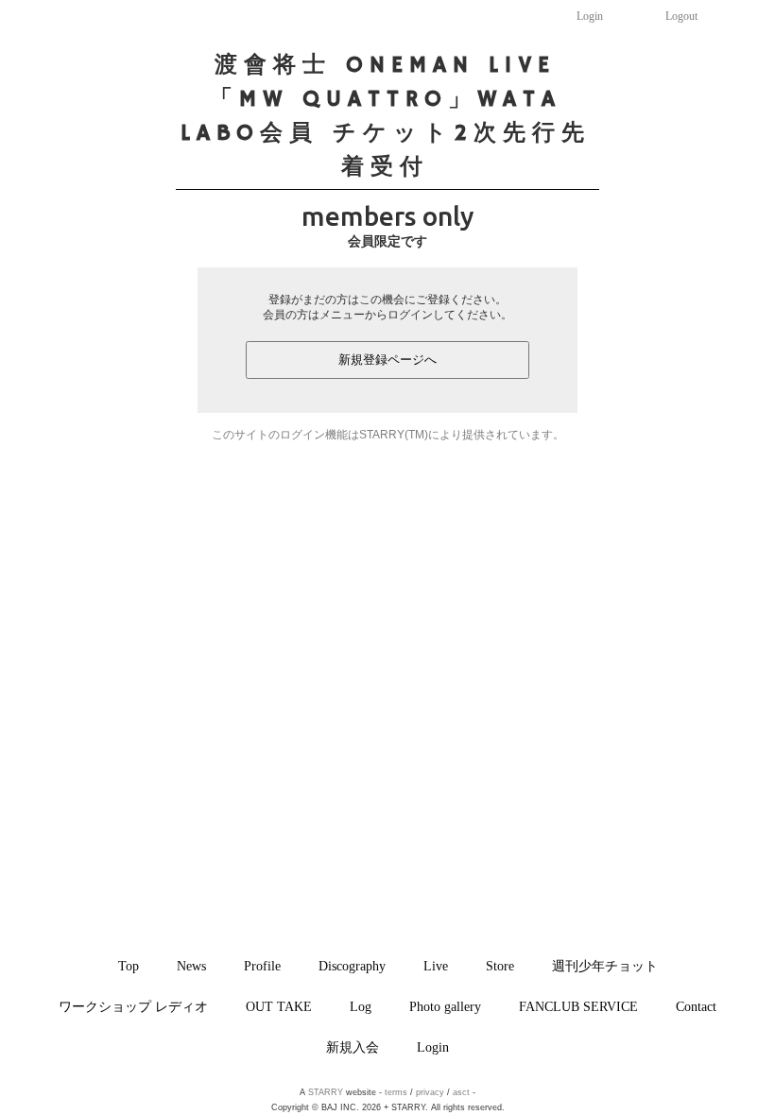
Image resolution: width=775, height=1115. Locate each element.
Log (360, 1006)
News (191, 965)
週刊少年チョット (605, 965)
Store (500, 965)
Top (128, 965)
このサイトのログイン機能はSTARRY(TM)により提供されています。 (388, 434)
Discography (352, 965)
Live (435, 965)
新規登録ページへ (387, 359)
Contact (696, 1006)
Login (590, 16)
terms (396, 1092)
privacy (430, 1092)
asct (461, 1092)
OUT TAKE (279, 1006)
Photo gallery (445, 1006)
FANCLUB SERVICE (578, 1006)
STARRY (325, 1092)
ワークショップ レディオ (133, 1006)
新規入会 (352, 1047)
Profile (262, 965)
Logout (681, 16)
